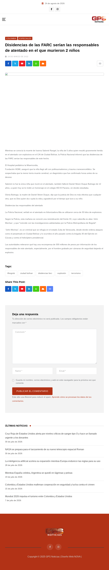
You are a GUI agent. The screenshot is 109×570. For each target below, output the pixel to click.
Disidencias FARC (45, 273)
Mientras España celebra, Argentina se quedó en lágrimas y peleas (38, 473)
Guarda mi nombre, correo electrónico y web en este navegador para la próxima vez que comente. (56, 381)
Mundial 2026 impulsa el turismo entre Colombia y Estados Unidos (38, 496)
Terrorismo (76, 273)
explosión (61, 273)
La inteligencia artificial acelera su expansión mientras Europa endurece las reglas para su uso (52, 461)
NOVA (77, 556)
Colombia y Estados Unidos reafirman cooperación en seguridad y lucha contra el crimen (50, 484)
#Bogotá (11, 273)
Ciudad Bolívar (26, 273)
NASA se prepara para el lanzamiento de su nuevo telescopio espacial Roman (44, 449)
